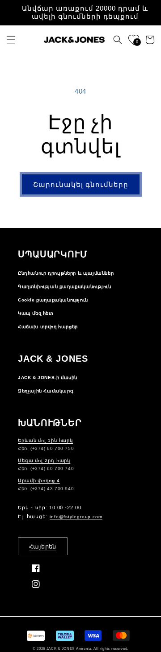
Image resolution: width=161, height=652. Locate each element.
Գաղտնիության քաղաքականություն (64, 286)
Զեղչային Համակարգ (45, 390)
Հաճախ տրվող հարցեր (48, 326)
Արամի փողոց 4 (39, 480)
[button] (11, 40)
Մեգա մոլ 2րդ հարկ (44, 460)
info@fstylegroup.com (76, 516)
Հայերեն (42, 546)
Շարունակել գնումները (80, 184)
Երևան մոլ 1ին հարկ (45, 440)
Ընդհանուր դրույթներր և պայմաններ (66, 273)
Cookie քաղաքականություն (53, 299)
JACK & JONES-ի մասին (47, 377)
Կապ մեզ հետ (36, 313)
